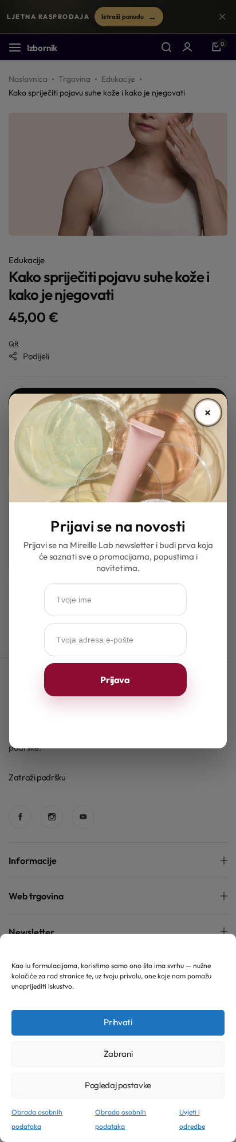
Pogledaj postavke (118, 1085)
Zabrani (118, 1053)
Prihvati (118, 1022)
